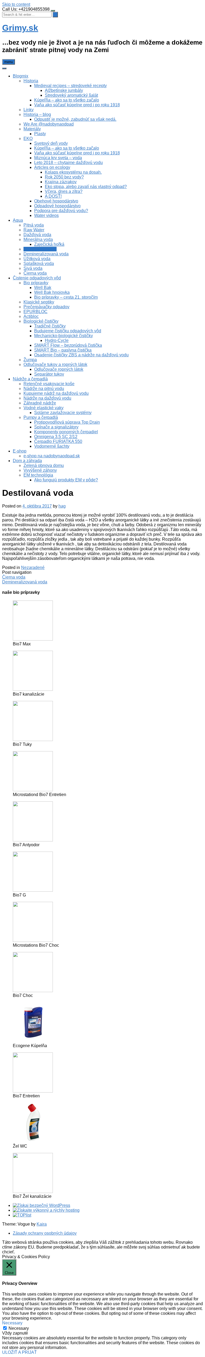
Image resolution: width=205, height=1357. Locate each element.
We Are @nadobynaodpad (48, 124)
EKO (28, 138)
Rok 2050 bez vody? (64, 177)
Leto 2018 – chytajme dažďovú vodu (68, 162)
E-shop (19, 451)
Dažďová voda (37, 234)
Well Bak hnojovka (52, 292)
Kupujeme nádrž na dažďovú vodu (56, 393)
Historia (30, 81)
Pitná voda (33, 225)
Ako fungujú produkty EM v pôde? (66, 480)
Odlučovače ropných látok (58, 369)
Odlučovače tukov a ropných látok (55, 364)
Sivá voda (32, 268)
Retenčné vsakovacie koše (48, 383)
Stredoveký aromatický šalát (71, 95)
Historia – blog (37, 114)
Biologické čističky (40, 321)
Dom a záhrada (27, 460)
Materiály (32, 129)
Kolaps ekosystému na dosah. (73, 172)
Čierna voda (35, 273)
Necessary (19, 1328)
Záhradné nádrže (39, 403)
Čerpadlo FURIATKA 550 (58, 441)
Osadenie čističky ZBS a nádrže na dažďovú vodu (81, 355)
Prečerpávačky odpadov (46, 307)
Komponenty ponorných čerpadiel (66, 432)
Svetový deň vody (51, 143)
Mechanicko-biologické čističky (63, 335)
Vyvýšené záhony (40, 470)
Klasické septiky (38, 302)
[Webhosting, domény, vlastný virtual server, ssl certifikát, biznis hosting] (46, 1210)
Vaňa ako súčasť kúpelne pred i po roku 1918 (77, 105)
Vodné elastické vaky (43, 407)
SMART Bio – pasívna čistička (63, 350)
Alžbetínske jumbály (64, 90)
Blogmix (20, 76)
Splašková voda (38, 263)
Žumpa (30, 359)
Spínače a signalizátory (56, 427)
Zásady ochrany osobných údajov (45, 1233)
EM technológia (38, 475)
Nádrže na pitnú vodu (43, 388)
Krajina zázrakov (61, 182)
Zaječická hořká (49, 244)
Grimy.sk (20, 28)
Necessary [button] (12, 1323)
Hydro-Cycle (57, 340)
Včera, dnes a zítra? (63, 191)
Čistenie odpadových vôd (37, 278)
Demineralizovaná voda (46, 254)
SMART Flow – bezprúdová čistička (68, 345)
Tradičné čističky (50, 326)
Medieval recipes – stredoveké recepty (70, 85)
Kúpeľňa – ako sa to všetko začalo (66, 100)
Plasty (40, 133)
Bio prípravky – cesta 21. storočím (66, 297)
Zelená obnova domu (43, 465)
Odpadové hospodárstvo (57, 206)
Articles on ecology (52, 167)
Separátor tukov (49, 374)
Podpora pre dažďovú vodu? (61, 210)
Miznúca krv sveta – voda (58, 157)
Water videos (46, 215)
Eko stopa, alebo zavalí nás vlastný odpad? (86, 186)
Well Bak (42, 287)
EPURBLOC (35, 311)
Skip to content (16, 4)
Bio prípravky (35, 282)
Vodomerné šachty (51, 446)
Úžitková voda (36, 258)
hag (62, 506)
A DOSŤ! (53, 196)
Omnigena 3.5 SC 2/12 (55, 436)
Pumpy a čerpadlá (40, 417)
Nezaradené (33, 567)
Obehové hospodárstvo (56, 201)
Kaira (42, 1224)
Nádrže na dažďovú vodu (47, 398)
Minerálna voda (38, 239)
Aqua (18, 220)
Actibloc (31, 316)
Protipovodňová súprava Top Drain (67, 422)
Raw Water (33, 230)
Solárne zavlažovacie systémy (63, 412)
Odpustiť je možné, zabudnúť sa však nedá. (75, 119)
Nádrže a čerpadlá (30, 379)
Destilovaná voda (40, 249)
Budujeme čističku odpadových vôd (67, 331)
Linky (28, 109)
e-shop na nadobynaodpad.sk (51, 456)
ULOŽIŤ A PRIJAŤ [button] (19, 1352)
